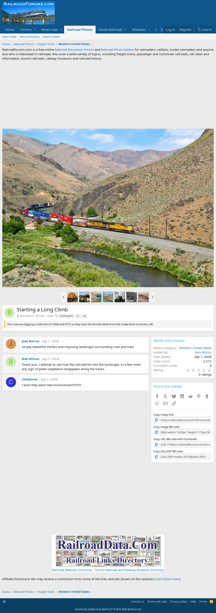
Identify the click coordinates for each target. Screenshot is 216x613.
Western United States (196, 348)
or (78, 316)
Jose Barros (30, 341)
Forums (26, 29)
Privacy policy (178, 601)
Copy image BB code (166, 427)
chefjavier (30, 379)
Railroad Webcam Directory (72, 570)
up (84, 316)
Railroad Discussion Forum (74, 49)
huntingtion (66, 316)
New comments (29, 37)
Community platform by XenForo (108, 609)
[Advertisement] (108, 94)
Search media (51, 37)
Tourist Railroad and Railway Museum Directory (129, 570)
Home (9, 29)
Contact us (137, 601)
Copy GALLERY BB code (167, 451)
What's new (49, 29)
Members (139, 29)
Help (193, 601)
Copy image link (163, 414)
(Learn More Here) (167, 579)
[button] (35, 29)
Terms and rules (157, 601)
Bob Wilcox (27, 316)
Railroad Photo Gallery (117, 49)
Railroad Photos (79, 29)
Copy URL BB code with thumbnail (174, 439)
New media (9, 37)
